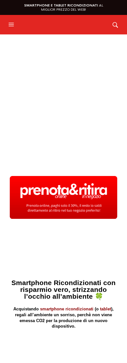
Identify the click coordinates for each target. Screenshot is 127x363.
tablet (105, 309)
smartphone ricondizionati (66, 309)
